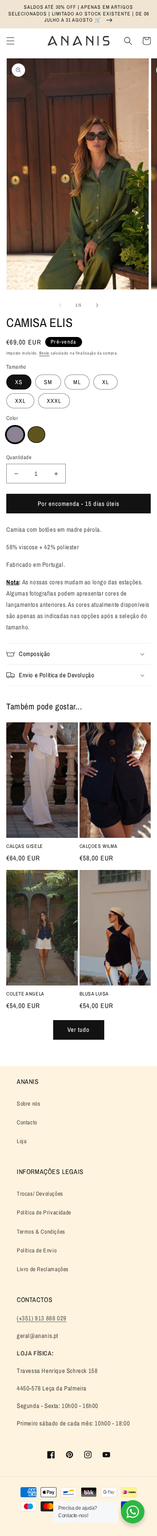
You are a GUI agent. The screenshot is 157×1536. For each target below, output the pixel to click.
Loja (21, 1141)
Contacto (27, 1122)
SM (48, 382)
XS (19, 382)
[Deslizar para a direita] (97, 305)
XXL (20, 401)
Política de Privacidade (44, 1212)
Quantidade (18, 457)
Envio (44, 353)
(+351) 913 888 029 (42, 1318)
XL (105, 382)
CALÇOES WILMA (99, 846)
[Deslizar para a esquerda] (60, 305)
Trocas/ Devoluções (40, 1193)
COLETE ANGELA (25, 994)
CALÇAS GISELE (24, 846)
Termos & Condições (41, 1231)
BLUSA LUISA (94, 994)
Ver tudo (78, 1029)
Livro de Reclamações (43, 1269)
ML (77, 382)
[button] (10, 41)
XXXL (54, 401)
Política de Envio (37, 1250)
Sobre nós (28, 1103)
